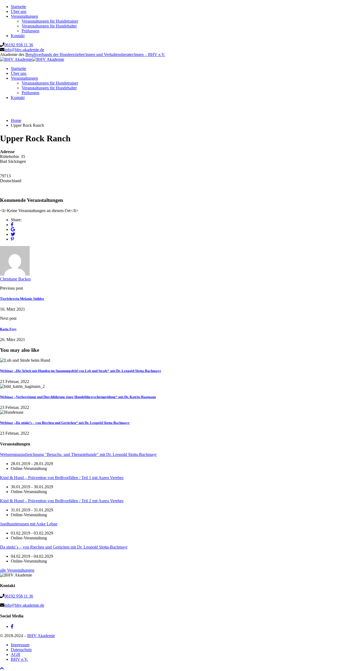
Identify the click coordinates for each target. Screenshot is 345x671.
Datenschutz (21, 649)
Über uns (18, 11)
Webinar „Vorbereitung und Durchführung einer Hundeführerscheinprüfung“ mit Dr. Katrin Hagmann (78, 397)
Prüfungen (30, 31)
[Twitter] (13, 234)
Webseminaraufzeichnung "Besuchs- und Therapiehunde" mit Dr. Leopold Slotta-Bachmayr (78, 454)
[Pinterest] (12, 239)
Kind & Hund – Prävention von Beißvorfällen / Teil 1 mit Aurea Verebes (61, 477)
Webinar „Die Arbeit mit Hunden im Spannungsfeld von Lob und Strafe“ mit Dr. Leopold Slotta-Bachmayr (80, 371)
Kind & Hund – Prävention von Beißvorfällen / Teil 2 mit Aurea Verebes (61, 500)
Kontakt (18, 35)
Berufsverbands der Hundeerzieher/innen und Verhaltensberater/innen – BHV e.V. (95, 54)
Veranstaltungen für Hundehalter (49, 26)
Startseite (18, 6)
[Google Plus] (13, 229)
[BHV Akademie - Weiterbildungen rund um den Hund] (16, 59)
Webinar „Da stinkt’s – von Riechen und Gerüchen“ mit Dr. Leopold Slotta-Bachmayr (65, 423)
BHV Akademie (41, 635)
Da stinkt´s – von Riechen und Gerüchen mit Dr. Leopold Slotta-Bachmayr (63, 547)
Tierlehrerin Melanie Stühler (22, 299)
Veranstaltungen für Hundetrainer (50, 21)
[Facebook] (12, 224)
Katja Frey (8, 329)
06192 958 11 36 (18, 45)
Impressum (20, 644)
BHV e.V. (19, 659)
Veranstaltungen (24, 16)
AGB (15, 654)
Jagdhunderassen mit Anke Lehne (28, 524)
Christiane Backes (15, 279)
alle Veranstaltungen (17, 570)
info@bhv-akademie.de (24, 49)
